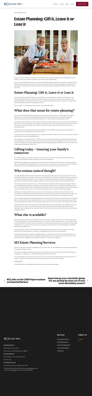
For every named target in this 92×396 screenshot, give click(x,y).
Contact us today (18, 261)
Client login (82, 4)
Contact (72, 4)
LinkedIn (80, 339)
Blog (67, 4)
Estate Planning (18, 12)
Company (61, 4)
